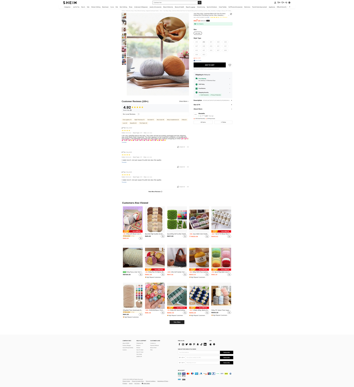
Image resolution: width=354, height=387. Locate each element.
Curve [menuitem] (112, 7)
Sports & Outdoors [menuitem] (212, 7)
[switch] (138, 114)
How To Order (139, 350)
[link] (278, 2)
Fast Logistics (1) (127, 119)
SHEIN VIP (139, 356)
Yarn (161, 10)
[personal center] (275, 2)
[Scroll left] (287, 7)
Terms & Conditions (151, 381)
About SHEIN (126, 343)
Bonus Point (153, 347)
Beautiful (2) (133, 123)
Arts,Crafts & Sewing (139, 10)
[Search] (199, 2)
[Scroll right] (289, 7)
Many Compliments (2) (173, 119)
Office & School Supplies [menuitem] (283, 7)
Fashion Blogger (127, 345)
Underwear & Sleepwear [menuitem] (141, 7)
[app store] (210, 345)
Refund (138, 347)
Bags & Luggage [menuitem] (190, 7)
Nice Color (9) (160, 119)
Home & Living (129, 10)
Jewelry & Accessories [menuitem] (155, 7)
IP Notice (125, 383)
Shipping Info (139, 343)
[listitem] (132, 224)
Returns (138, 345)
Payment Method (154, 345)
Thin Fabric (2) (143, 123)
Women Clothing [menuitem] (95, 7)
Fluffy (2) (184, 119)
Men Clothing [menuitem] (123, 7)
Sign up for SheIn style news (187, 349)
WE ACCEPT (181, 370)
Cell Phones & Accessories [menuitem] (235, 7)
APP (210, 340)
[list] (192, 344)
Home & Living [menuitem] (201, 7)
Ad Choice (137, 383)
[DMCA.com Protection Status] (183, 379)
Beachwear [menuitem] (105, 7)
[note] (133, 231)
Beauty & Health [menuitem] (179, 7)
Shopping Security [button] (204, 92)
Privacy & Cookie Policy (138, 381)
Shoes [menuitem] (130, 7)
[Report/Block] (188, 147)
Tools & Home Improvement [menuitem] (259, 7)
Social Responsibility (128, 347)
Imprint (130, 383)
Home (123, 10)
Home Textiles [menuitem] (223, 7)
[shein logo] (70, 2)
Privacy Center (126, 381)
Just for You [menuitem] (76, 7)
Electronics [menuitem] (247, 7)
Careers (125, 350)
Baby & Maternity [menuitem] (168, 7)
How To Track (139, 352)
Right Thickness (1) (139, 119)
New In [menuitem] (83, 7)
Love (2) (125, 123)
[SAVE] (229, 65)
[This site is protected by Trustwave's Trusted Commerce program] (179, 379)
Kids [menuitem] (117, 7)
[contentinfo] (205, 375)
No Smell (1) (151, 119)
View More (177, 322)
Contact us (153, 343)
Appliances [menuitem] (272, 7)
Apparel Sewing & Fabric (152, 10)
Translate (124, 142)
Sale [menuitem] (88, 7)
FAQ (151, 350)
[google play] (214, 345)
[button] (286, 2)
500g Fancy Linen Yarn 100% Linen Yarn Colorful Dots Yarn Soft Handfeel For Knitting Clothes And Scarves (133, 272)
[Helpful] (178, 147)
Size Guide (139, 354)
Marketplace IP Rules (162, 381)
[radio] (198, 33)
